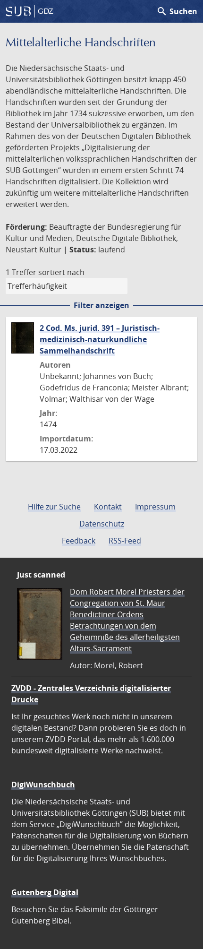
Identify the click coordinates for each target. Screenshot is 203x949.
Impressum (155, 506)
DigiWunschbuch (43, 784)
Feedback (78, 540)
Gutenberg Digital (44, 892)
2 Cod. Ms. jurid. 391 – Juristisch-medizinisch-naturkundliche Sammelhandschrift (100, 339)
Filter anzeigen (101, 305)
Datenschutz (101, 523)
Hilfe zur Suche (54, 506)
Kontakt (108, 506)
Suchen (176, 11)
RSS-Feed (125, 540)
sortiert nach (61, 272)
